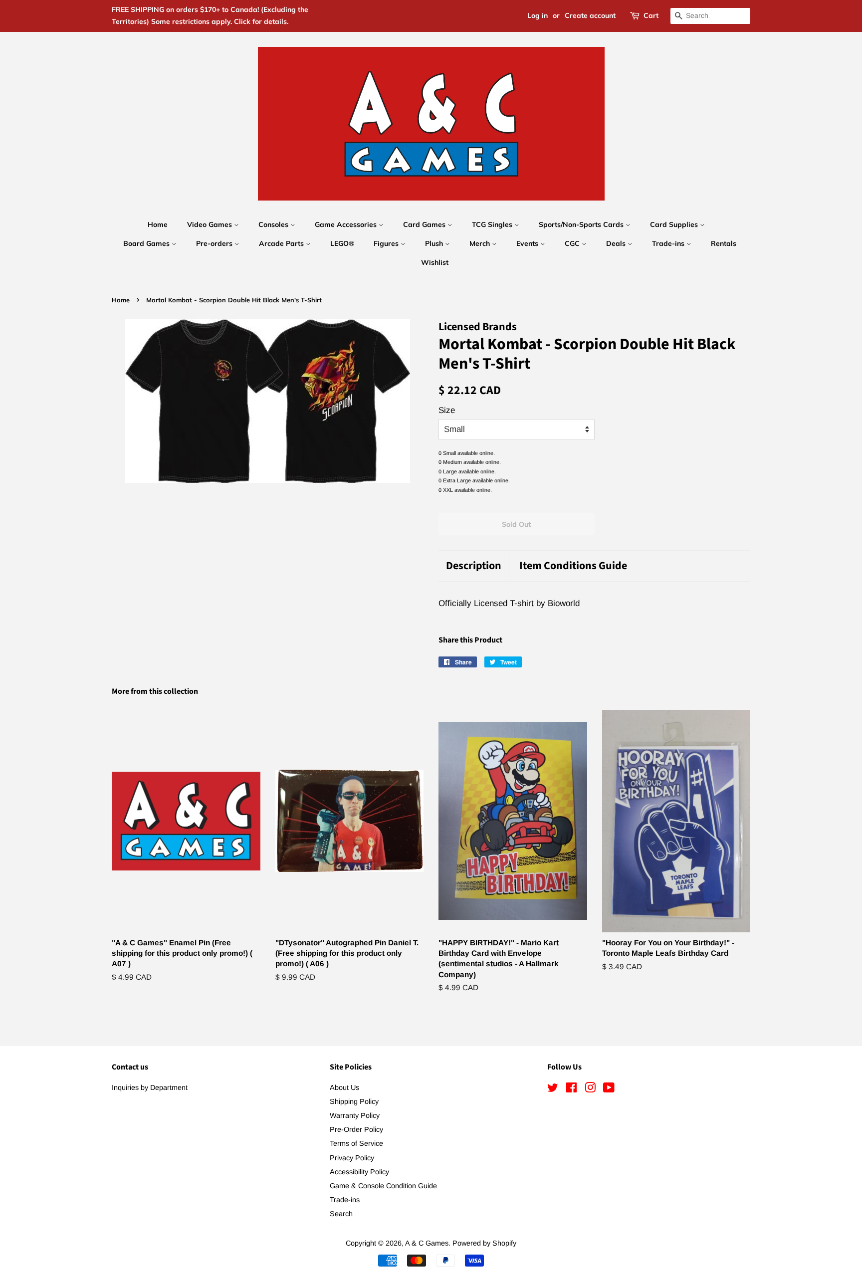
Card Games (425, 224)
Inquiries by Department (150, 1087)
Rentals (723, 243)
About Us (344, 1087)
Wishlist (434, 262)
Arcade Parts (282, 243)
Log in (537, 15)
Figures (387, 243)
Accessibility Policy (359, 1172)
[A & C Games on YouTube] (609, 1089)
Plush (435, 243)
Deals (617, 243)
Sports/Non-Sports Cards (582, 224)
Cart (651, 15)
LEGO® (342, 243)
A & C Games (426, 1243)
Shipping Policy (354, 1101)
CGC (573, 243)
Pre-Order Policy (356, 1129)
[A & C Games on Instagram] (590, 1089)
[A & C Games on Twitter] (552, 1089)
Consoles (274, 224)
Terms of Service (356, 1143)
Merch (480, 243)
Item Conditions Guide (573, 566)
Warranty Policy (355, 1115)
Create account (590, 15)
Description (473, 566)
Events (528, 243)
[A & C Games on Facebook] (571, 1089)
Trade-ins (669, 243)
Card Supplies (675, 224)
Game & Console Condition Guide (383, 1186)
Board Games (147, 243)
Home (158, 224)
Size (446, 410)
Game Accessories (347, 224)
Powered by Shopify (484, 1243)
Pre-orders (215, 243)
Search (341, 1214)
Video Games (210, 224)
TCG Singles (493, 224)
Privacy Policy (352, 1158)
